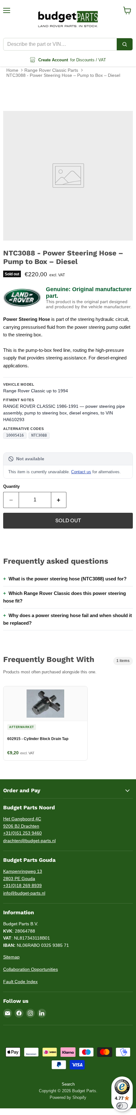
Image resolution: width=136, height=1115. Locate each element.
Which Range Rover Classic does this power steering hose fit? (64, 597)
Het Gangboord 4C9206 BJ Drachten (22, 822)
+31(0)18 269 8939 (22, 885)
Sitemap (11, 956)
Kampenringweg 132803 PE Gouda (22, 875)
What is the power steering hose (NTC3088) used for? (68, 578)
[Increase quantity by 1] (59, 500)
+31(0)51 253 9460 (22, 833)
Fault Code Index (20, 981)
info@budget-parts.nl (24, 893)
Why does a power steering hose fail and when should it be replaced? (67, 619)
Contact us (81, 471)
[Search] (125, 44)
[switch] (122, 1105)
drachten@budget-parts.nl (29, 840)
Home (12, 70)
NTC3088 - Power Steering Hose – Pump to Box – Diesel (63, 75)
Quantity (11, 486)
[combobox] (60, 44)
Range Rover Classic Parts (51, 70)
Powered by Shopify (68, 1097)
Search (68, 1084)
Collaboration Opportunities (30, 969)
